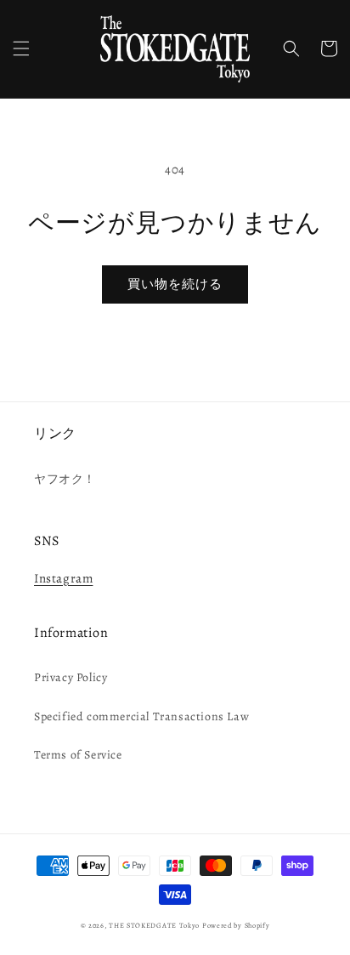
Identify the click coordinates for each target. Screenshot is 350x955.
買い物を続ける (175, 284)
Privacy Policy (70, 677)
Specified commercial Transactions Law (141, 716)
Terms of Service (78, 755)
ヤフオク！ (65, 479)
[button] (21, 48)
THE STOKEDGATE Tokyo (154, 925)
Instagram (63, 578)
